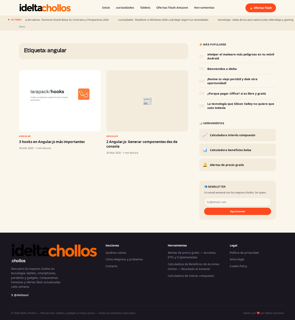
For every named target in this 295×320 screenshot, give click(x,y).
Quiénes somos (116, 253)
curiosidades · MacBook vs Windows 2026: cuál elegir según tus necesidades (155, 19)
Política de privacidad (244, 253)
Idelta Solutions (274, 313)
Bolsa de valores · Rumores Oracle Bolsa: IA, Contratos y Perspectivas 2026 (56, 19)
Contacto (111, 266)
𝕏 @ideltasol (19, 295)
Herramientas (204, 7)
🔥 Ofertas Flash (260, 8)
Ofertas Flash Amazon (172, 7)
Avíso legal (237, 259)
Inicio (106, 7)
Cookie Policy (238, 266)
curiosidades (125, 7)
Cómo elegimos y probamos (124, 259)
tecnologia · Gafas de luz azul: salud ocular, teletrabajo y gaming (247, 19)
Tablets (145, 7)
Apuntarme (237, 211)
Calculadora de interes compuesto (191, 276)
